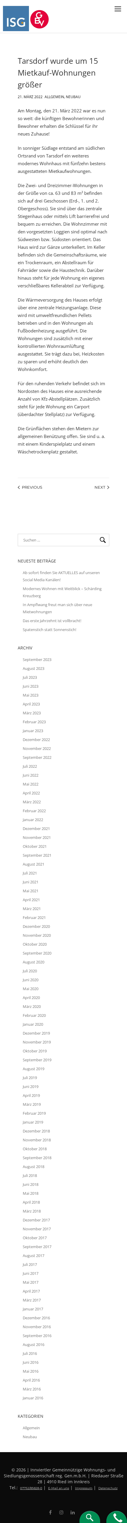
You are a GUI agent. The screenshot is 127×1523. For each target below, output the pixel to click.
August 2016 (33, 1344)
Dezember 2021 (36, 828)
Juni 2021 (30, 882)
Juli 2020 (30, 971)
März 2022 (32, 801)
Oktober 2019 (35, 1051)
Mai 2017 (30, 1282)
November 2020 (37, 935)
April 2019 (31, 1095)
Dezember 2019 (36, 1033)
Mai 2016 (30, 1371)
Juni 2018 (30, 1184)
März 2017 (32, 1300)
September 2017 (37, 1246)
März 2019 (32, 1104)
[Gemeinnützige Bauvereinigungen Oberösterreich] (40, 18)
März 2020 (32, 1006)
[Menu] (118, 9)
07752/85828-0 (31, 1488)
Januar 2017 (33, 1309)
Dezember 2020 (36, 926)
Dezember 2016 (36, 1317)
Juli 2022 (30, 766)
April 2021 (31, 899)
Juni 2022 (30, 775)
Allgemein (54, 95)
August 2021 (33, 864)
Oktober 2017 (35, 1237)
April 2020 (31, 997)
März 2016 (32, 1389)
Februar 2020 (34, 1015)
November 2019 (37, 1042)
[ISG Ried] (16, 18)
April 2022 (31, 793)
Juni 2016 (30, 1362)
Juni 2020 (30, 979)
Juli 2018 (30, 1175)
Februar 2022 (34, 810)
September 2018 (37, 1157)
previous (32, 487)
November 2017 (37, 1229)
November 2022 (37, 748)
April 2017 (31, 1291)
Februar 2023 (34, 721)
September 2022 (37, 757)
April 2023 (31, 704)
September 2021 (37, 855)
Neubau (73, 95)
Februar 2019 (34, 1113)
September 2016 (37, 1335)
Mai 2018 (30, 1193)
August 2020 (33, 962)
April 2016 (31, 1380)
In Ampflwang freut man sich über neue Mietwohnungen (57, 608)
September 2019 (37, 1059)
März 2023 (32, 713)
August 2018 (33, 1166)
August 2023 (33, 668)
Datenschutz (108, 1488)
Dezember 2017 (36, 1220)
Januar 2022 (33, 819)
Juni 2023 (30, 686)
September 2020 (37, 953)
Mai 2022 (30, 784)
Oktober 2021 (35, 846)
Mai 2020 (30, 988)
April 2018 (31, 1202)
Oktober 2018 (35, 1148)
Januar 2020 (33, 1024)
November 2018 (37, 1140)
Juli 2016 (30, 1353)
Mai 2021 (30, 890)
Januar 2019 (33, 1122)
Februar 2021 (34, 917)
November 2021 (37, 837)
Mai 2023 (30, 695)
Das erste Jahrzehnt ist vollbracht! (52, 620)
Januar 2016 (33, 1398)
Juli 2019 (30, 1077)
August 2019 (33, 1068)
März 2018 (32, 1211)
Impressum (83, 1488)
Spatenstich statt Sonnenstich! (49, 629)
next (100, 487)
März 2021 (32, 908)
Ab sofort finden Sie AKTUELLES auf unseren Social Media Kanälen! (61, 576)
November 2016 (37, 1326)
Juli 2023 (30, 677)
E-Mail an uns (58, 1488)
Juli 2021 (30, 873)
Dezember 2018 (36, 1131)
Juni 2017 (30, 1273)
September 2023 (37, 659)
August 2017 (33, 1255)
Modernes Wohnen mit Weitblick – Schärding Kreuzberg (62, 592)
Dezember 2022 (36, 739)
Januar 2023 (33, 730)
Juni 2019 (30, 1086)
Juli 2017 (30, 1264)
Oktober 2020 (35, 944)
